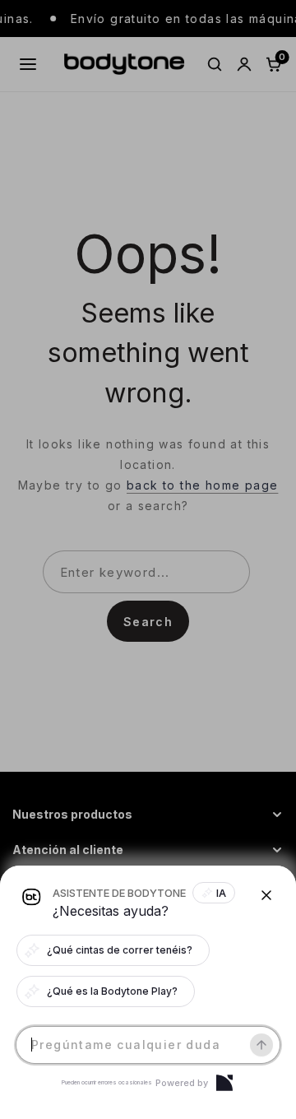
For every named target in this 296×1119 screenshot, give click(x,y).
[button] (148, 559)
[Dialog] (224, 1083)
